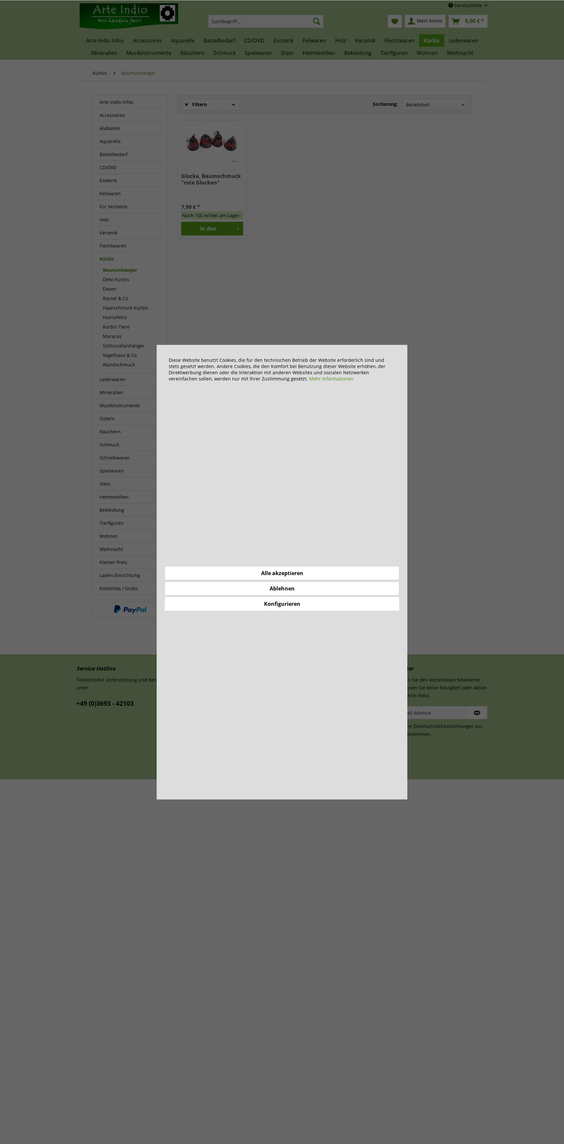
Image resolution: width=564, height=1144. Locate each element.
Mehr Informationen (331, 379)
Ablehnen (282, 588)
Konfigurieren (282, 603)
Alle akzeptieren (282, 573)
